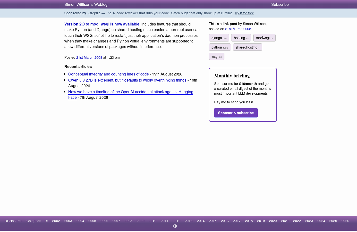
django (219, 37)
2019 (261, 220)
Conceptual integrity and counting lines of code (108, 74)
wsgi (217, 56)
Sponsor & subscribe (236, 112)
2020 (273, 220)
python (220, 47)
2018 (249, 220)
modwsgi (264, 37)
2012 (176, 220)
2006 (104, 220)
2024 (321, 220)
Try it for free (244, 12)
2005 (92, 220)
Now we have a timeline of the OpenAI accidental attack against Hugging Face (130, 94)
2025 (333, 220)
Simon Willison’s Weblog (86, 4)
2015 (213, 220)
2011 (165, 220)
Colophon (33, 220)
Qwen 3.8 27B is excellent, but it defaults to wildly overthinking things (127, 80)
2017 (237, 220)
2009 (140, 220)
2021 (285, 220)
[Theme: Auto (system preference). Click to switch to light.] (175, 226)
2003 (68, 220)
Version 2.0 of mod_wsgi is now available (101, 24)
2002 (56, 220)
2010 (152, 220)
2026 (345, 220)
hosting (241, 37)
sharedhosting (248, 47)
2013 (189, 220)
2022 (297, 220)
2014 (201, 220)
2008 (128, 220)
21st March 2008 (89, 57)
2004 (80, 220)
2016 (225, 220)
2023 (309, 220)
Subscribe (280, 4)
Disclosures (13, 220)
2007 (116, 220)
